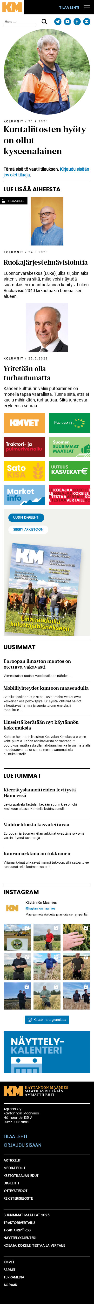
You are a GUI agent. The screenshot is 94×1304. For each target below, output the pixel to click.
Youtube (67, 21)
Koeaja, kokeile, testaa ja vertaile (34, 1245)
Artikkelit (12, 1160)
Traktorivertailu (19, 1223)
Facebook (77, 21)
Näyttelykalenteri (20, 1238)
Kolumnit (14, 121)
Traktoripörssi (18, 1230)
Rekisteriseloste (18, 1198)
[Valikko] (87, 7)
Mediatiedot (15, 1168)
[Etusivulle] (12, 7)
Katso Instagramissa (50, 1019)
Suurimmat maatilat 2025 (27, 1215)
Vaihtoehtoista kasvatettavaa (36, 825)
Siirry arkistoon (28, 529)
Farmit (10, 1270)
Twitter (57, 21)
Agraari (11, 1285)
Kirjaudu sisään (22, 1145)
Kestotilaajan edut (21, 1176)
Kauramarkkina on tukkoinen (37, 854)
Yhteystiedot (15, 1191)
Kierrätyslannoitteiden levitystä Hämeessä (40, 793)
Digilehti (11, 1183)
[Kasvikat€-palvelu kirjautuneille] (68, 471)
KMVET (9, 1262)
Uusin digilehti (26, 517)
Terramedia (14, 1277)
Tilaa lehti (69, 7)
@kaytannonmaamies (40, 908)
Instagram (86, 21)
